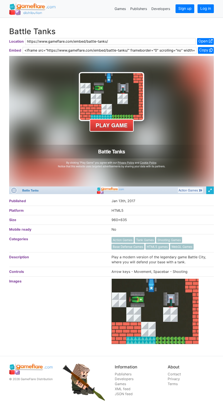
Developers (160, 9)
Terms (173, 384)
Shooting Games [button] (169, 240)
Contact (174, 374)
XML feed (122, 389)
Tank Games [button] (145, 240)
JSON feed (124, 394)
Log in (205, 8)
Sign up (184, 8)
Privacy (174, 379)
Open (203, 41)
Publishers (138, 9)
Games (120, 9)
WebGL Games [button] (181, 246)
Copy (204, 50)
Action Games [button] (122, 240)
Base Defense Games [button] (128, 246)
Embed (15, 50)
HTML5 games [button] (157, 246)
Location (16, 41)
